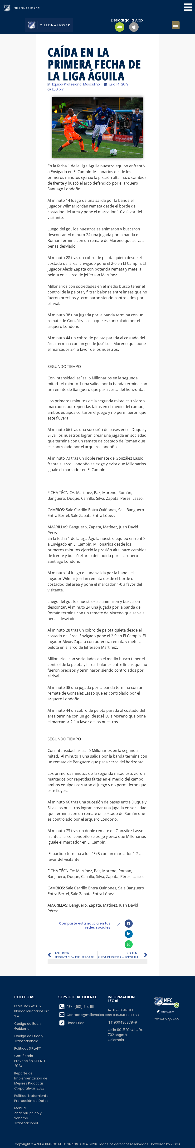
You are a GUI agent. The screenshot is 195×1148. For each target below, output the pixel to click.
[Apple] (134, 27)
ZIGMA (175, 1144)
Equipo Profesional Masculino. (76, 84)
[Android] (119, 27)
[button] (176, 25)
